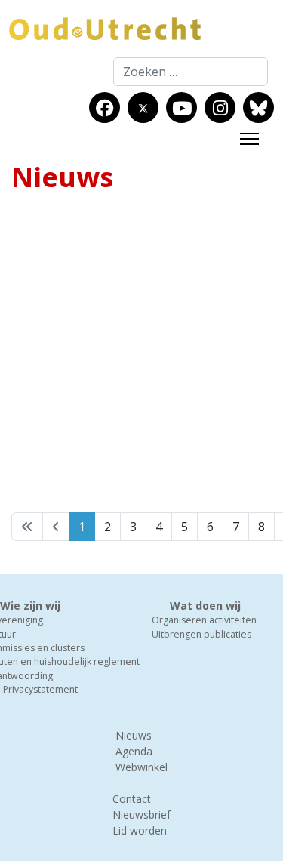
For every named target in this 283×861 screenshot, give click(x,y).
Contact (131, 799)
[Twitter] (143, 108)
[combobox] (190, 71)
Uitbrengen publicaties (201, 634)
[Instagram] (220, 108)
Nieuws (133, 735)
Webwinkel (141, 767)
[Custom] (258, 108)
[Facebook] (104, 108)
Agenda (133, 751)
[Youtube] (182, 108)
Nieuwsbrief (141, 814)
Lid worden (139, 830)
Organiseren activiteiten (204, 619)
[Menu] (249, 139)
